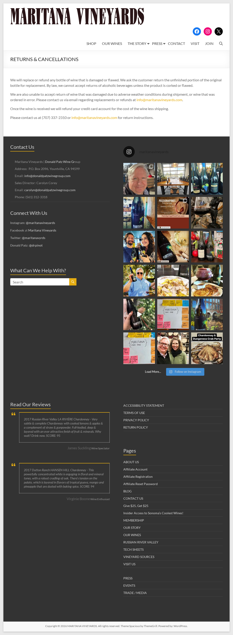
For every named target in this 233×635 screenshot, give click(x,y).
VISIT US (129, 564)
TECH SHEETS (133, 549)
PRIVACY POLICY (136, 420)
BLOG (127, 491)
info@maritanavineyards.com (159, 100)
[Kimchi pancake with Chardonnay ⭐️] (207, 280)
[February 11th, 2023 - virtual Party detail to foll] (207, 348)
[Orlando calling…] (139, 246)
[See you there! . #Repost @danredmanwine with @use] (173, 213)
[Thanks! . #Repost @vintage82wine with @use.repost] (207, 314)
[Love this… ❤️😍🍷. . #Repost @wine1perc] (173, 246)
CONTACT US (133, 498)
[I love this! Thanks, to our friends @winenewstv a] (139, 314)
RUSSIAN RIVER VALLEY (140, 542)
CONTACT (176, 43)
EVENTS (129, 585)
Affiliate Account (135, 469)
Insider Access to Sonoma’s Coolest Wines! (153, 513)
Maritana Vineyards (42, 230)
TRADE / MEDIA (135, 593)
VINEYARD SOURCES (138, 557)
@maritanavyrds (33, 238)
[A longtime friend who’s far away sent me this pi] (139, 213)
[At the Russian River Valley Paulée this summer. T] (139, 280)
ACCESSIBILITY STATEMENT (143, 405)
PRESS (157, 43)
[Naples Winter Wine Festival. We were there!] (207, 179)
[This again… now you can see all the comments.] (173, 314)
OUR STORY (132, 528)
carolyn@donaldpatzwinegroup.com (50, 190)
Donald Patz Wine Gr (60, 162)
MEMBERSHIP (133, 520)
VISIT (195, 43)
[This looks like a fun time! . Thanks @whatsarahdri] (139, 348)
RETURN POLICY (135, 427)
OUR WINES (112, 43)
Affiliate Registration (138, 476)
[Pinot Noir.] (207, 213)
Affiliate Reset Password (140, 484)
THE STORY (137, 43)
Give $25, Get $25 (135, 506)
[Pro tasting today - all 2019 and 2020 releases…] (173, 179)
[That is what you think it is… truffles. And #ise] (173, 280)
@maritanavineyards (40, 223)
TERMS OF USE (134, 413)
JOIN (209, 43)
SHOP (91, 43)
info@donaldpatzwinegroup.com (47, 176)
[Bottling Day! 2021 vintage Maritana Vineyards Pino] (139, 179)
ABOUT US (131, 462)
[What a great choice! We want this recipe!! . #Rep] (207, 246)
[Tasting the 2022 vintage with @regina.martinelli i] (173, 348)
